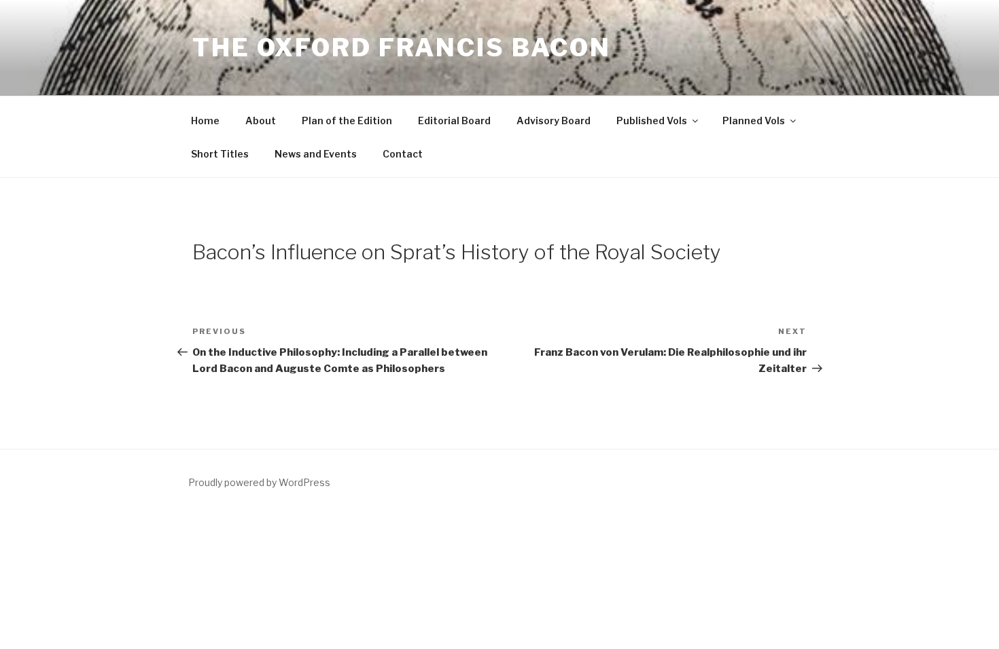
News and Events (316, 154)
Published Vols (651, 120)
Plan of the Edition (347, 120)
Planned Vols (753, 120)
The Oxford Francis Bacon (401, 47)
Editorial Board (454, 120)
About (260, 120)
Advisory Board (553, 120)
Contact (403, 154)
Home (205, 120)
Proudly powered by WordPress (259, 482)
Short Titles (220, 154)
